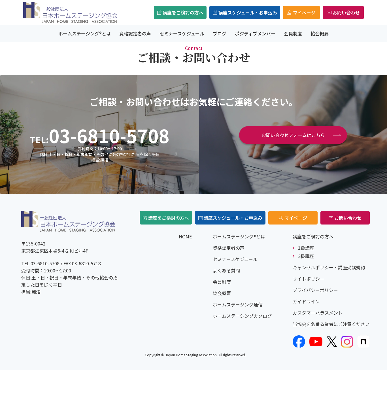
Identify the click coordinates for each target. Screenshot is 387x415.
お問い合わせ (346, 12)
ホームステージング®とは (84, 33)
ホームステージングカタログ (242, 315)
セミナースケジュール (182, 33)
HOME (185, 236)
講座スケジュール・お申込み (247, 12)
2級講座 (306, 256)
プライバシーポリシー (315, 290)
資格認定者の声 (135, 33)
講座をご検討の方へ (183, 12)
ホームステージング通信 (238, 304)
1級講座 (306, 247)
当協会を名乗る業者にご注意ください (331, 324)
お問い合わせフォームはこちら (293, 135)
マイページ (304, 12)
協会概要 (320, 33)
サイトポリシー (308, 278)
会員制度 (293, 33)
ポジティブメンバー (255, 33)
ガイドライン (306, 301)
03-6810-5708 (109, 135)
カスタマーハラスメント (318, 312)
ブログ (219, 33)
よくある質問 (226, 270)
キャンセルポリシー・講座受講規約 (329, 267)
